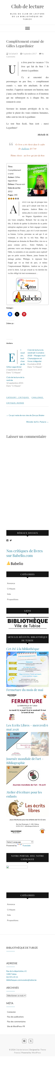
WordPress (36, 1053)
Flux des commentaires (16, 1021)
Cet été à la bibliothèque (22, 649)
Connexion (11, 1012)
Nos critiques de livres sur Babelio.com (24, 553)
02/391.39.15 (12, 977)
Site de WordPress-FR (16, 1026)
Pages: (11, 195)
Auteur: (11, 177)
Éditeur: (11, 184)
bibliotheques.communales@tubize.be (21, 980)
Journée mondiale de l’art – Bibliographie (25, 761)
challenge (25, 148)
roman (20, 403)
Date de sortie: (14, 188)
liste (9, 594)
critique (11, 403)
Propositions (12, 599)
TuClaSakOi (13, 54)
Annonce (11, 583)
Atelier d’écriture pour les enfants (24, 794)
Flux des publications (15, 1017)
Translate (26, 845)
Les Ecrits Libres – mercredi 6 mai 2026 (27, 727)
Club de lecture (27, 6)
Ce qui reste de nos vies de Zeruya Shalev (25, 415)
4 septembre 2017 (29, 54)
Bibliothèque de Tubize (22, 947)
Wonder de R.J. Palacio (37, 422)
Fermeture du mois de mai (24, 690)
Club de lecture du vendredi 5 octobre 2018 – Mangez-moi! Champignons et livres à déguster (37, 355)
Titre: (10, 166)
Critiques (23, 397)
